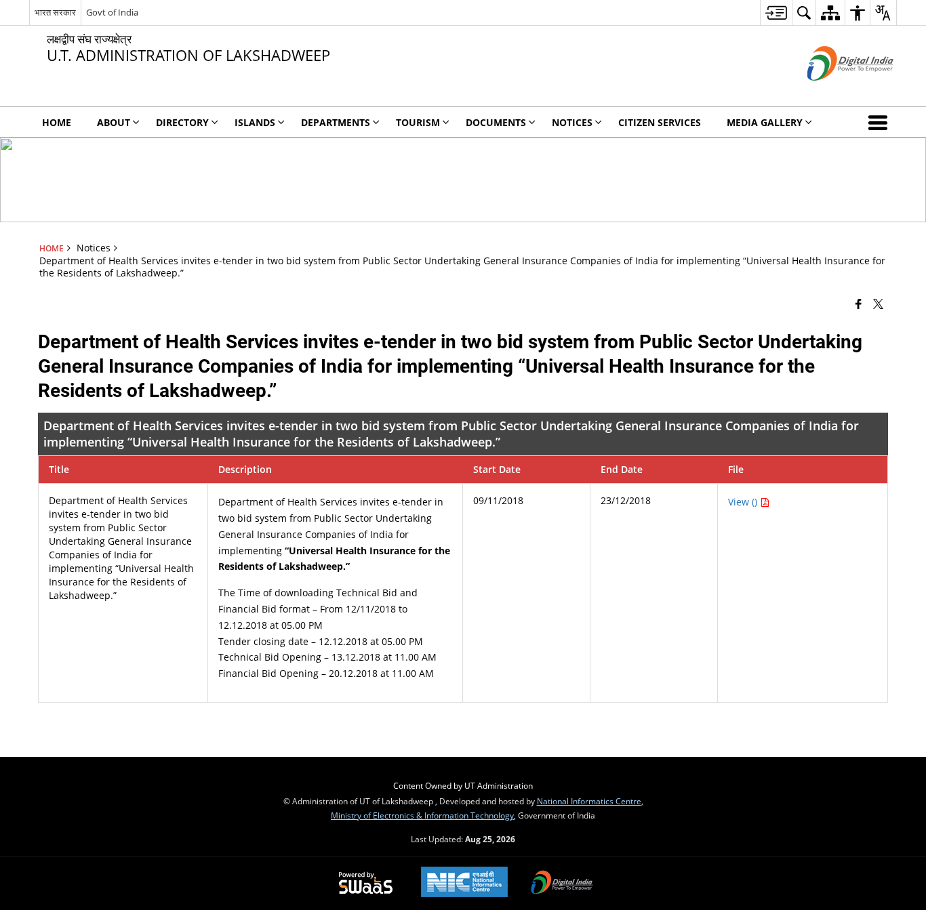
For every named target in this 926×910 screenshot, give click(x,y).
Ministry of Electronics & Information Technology (422, 815)
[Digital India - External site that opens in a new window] (833, 91)
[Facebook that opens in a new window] (858, 303)
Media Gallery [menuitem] (765, 122)
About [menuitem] (113, 122)
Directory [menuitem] (182, 122)
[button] (880, 122)
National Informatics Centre (589, 800)
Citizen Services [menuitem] (659, 122)
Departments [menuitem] (335, 122)
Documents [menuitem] (496, 122)
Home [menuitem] (56, 122)
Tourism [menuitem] (418, 122)
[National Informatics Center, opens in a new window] (464, 883)
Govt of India (112, 12)
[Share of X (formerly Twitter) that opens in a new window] (878, 303)
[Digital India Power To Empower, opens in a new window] (562, 883)
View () (744, 501)
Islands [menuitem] (255, 122)
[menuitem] (776, 12)
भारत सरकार (55, 12)
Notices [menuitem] (572, 122)
